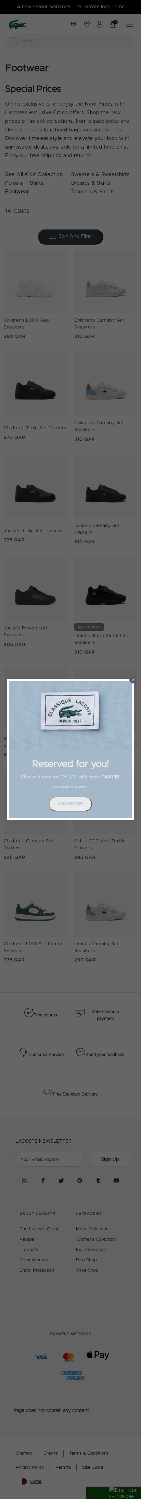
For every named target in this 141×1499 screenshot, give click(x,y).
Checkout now (70, 803)
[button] (133, 679)
